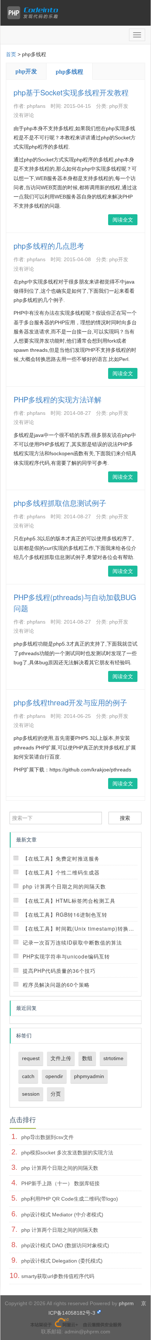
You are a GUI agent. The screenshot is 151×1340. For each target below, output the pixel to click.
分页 (56, 1094)
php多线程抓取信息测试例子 (60, 502)
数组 (87, 1058)
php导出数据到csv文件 (47, 1137)
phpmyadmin (89, 1076)
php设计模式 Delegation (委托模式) (62, 1261)
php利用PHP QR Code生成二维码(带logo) (69, 1199)
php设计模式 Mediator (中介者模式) (62, 1214)
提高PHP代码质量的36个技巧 (59, 970)
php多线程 (69, 72)
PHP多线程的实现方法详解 (58, 399)
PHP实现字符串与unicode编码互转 (66, 956)
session (31, 1094)
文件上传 (61, 1058)
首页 (11, 54)
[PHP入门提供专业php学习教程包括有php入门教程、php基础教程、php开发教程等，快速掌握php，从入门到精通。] (34, 13)
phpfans (36, 106)
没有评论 (24, 115)
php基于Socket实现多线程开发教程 (71, 92)
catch (28, 1076)
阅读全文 (123, 220)
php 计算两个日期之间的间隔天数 (64, 886)
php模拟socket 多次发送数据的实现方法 (67, 1152)
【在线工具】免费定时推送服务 (61, 858)
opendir (54, 1076)
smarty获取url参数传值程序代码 (57, 1276)
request (31, 1058)
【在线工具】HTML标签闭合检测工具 (69, 900)
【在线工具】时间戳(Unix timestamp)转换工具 (81, 928)
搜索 (125, 818)
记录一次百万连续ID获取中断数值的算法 (72, 942)
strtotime (113, 1058)
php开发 (26, 71)
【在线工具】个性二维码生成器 (61, 872)
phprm (126, 1303)
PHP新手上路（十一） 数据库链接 (60, 1183)
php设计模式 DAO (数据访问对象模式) (65, 1245)
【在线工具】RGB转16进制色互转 (65, 914)
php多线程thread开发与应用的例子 (70, 702)
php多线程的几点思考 (49, 245)
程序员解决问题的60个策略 (56, 984)
